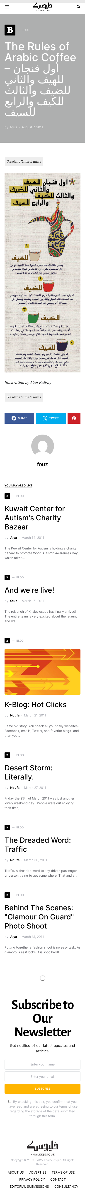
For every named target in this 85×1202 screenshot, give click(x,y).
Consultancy (66, 1186)
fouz (13, 127)
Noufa (14, 715)
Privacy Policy (32, 1179)
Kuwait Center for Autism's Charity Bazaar (35, 517)
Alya (13, 537)
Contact (58, 1179)
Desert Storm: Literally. (29, 772)
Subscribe (42, 1088)
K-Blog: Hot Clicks (36, 704)
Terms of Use (63, 1172)
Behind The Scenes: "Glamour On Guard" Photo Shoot (39, 916)
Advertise (37, 1172)
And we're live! (29, 590)
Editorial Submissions (29, 1186)
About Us (16, 1172)
